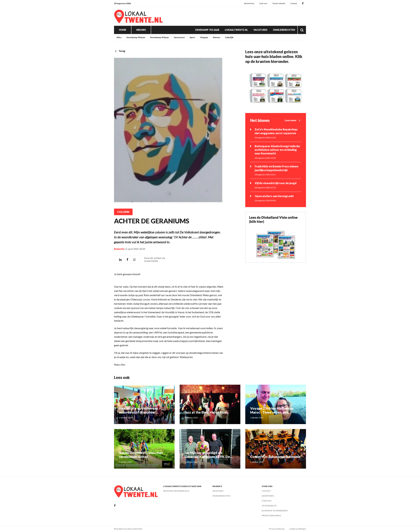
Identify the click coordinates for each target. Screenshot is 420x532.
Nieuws (141, 29)
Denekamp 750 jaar (207, 29)
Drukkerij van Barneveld (176, 491)
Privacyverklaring (271, 515)
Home (122, 29)
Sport (192, 37)
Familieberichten (284, 29)
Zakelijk (229, 37)
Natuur (216, 37)
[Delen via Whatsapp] (134, 260)
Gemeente (179, 37)
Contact (293, 3)
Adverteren (249, 3)
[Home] (138, 16)
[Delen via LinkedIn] (120, 260)
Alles (119, 37)
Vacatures (260, 29)
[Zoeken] (302, 30)
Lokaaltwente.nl (236, 29)
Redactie (119, 249)
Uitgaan (204, 37)
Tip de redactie (278, 3)
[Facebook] (303, 3)
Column (123, 212)
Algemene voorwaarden (275, 510)
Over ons (263, 3)
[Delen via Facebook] (127, 260)
